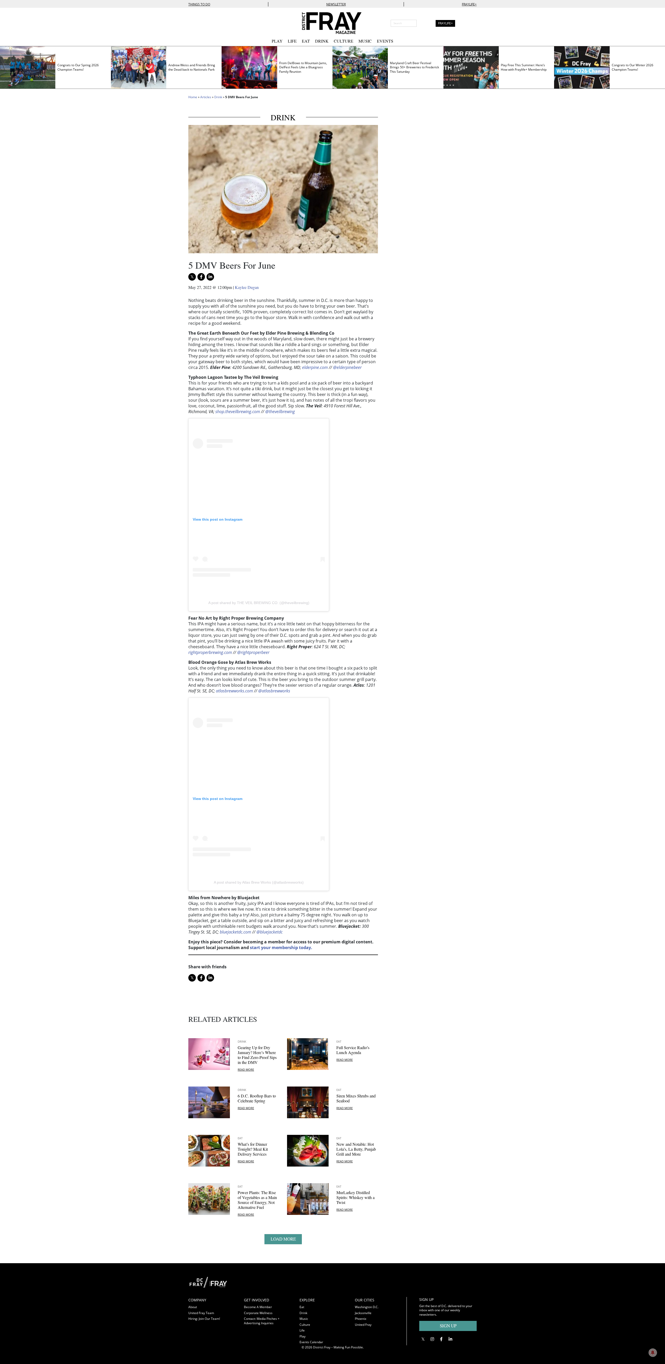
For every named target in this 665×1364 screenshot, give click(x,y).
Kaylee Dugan (247, 287)
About (192, 1307)
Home (192, 97)
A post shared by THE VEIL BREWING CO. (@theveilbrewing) (258, 603)
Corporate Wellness (258, 1313)
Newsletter (336, 4)
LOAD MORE (283, 1239)
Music (365, 41)
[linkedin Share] (210, 277)
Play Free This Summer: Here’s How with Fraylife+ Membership (524, 67)
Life (292, 41)
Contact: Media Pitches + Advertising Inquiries (262, 1320)
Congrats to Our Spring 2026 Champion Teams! (78, 67)
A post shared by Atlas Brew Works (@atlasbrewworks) (259, 882)
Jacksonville (363, 1313)
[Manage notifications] (653, 1352)
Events (385, 41)
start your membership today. (281, 947)
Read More (246, 1069)
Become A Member (258, 1307)
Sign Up (448, 1326)
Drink (322, 41)
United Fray (363, 1324)
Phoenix (360, 1318)
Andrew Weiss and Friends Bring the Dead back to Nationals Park (191, 67)
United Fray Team (201, 1313)
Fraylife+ (469, 4)
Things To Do (199, 4)
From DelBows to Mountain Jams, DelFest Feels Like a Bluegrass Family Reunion (303, 67)
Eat (306, 41)
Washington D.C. (366, 1307)
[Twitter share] (192, 277)
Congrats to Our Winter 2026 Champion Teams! (632, 67)
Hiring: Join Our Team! (204, 1318)
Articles (205, 97)
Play (277, 41)
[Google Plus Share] (432, 1339)
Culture (343, 41)
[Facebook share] (201, 277)
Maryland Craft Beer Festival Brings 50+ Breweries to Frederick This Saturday (414, 67)
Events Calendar (311, 1342)
